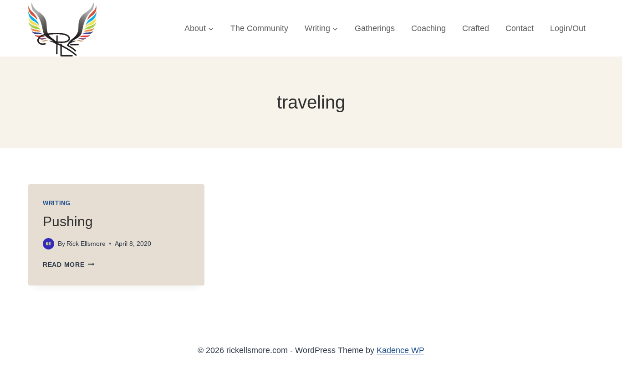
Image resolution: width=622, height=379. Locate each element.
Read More (68, 264)
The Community (259, 28)
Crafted (475, 28)
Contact (519, 28)
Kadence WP (400, 350)
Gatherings (375, 28)
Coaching (428, 28)
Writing (56, 203)
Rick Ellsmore (86, 243)
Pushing (68, 221)
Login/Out (568, 28)
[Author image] (48, 243)
